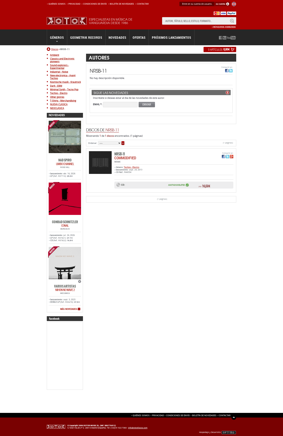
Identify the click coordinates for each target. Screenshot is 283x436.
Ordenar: (92, 143)
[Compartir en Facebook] (227, 70)
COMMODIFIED (125, 157)
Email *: (97, 104)
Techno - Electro (131, 167)
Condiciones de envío (178, 415)
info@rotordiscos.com (137, 427)
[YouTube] (231, 37)
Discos (54, 49)
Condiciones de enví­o (95, 3)
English (234, 4)
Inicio (49, 49)
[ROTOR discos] (67, 21)
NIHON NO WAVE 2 (65, 289)
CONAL (65, 225)
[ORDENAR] (122, 143)
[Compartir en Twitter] (231, 70)
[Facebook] (220, 37)
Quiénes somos (57, 3)
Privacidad (74, 3)
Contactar (143, 3)
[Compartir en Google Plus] (231, 156)
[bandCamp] (224, 37)
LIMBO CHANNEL (65, 163)
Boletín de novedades (122, 3)
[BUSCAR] (232, 21)
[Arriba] (233, 417)
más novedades (68, 309)
